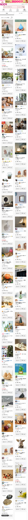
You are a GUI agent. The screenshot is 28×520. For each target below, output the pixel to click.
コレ (5, 43)
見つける (10, 10)
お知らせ (17, 10)
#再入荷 (16, 403)
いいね (11, 43)
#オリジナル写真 (18, 133)
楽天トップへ (24, 4)
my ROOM (24, 10)
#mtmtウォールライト (19, 230)
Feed (3, 10)
